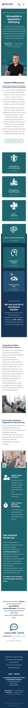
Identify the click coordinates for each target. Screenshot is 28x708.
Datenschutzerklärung (14, 705)
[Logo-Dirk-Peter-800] (7, 4)
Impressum (19, 703)
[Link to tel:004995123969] (19, 4)
